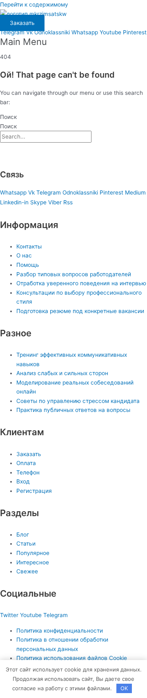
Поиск (8, 117)
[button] (73, 42)
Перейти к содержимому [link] (34, 4)
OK (124, 688)
